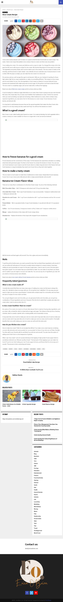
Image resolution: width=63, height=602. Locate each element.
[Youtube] (36, 593)
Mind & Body (37, 506)
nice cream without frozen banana (21, 277)
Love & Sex (37, 502)
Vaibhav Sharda (7, 17)
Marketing (36, 504)
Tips (35, 525)
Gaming (36, 480)
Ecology (36, 468)
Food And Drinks (38, 478)
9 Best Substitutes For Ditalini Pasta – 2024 (11, 405)
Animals (36, 451)
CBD (35, 466)
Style (35, 521)
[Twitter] (31, 593)
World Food (5, 12)
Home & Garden (38, 492)
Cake (35, 458)
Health (35, 490)
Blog (35, 454)
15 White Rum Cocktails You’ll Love (31, 370)
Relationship (37, 516)
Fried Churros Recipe (48, 404)
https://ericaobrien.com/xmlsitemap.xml (12, 419)
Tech (35, 523)
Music (35, 511)
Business (36, 456)
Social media (37, 518)
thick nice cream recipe (18, 89)
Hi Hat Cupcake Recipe (29, 404)
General (36, 482)
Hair (35, 487)
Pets (35, 513)
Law (35, 499)
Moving (36, 509)
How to (36, 494)
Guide (35, 485)
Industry (36, 497)
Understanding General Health (42, 435)
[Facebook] (27, 593)
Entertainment (37, 473)
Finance (36, 475)
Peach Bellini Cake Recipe (31, 362)
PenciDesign (48, 600)
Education (36, 470)
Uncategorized (38, 530)
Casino (36, 463)
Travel (35, 528)
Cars (35, 461)
